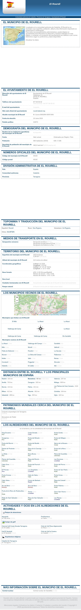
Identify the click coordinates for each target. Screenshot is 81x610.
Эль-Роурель (37, 228)
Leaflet (40, 314)
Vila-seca (7, 518)
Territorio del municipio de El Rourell (31, 251)
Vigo (29, 395)
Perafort (30, 351)
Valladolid (5, 395)
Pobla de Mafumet (8, 351)
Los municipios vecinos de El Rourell (30, 292)
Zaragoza (31, 382)
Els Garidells (67, 336)
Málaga (56, 382)
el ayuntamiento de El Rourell (25, 90)
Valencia (57, 379)
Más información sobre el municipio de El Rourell (40, 587)
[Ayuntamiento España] (12, 5)
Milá (3, 347)
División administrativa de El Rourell (30, 165)
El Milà (14, 321)
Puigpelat (31, 362)
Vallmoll (56, 347)
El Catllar (31, 366)
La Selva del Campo (34, 354)
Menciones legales (11, 605)
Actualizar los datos (32, 40)
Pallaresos (57, 354)
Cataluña (36, 173)
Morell (30, 347)
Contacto (38, 605)
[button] (17, 297)
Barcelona (31, 379)
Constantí (5, 362)
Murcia (4, 387)
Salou (45, 518)
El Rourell (54, 4)
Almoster (57, 362)
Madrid (4, 379)
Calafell (45, 533)
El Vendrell (7, 533)
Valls (29, 358)
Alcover (4, 354)
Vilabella (4, 366)
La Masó (40, 321)
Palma (30, 387)
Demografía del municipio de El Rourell (32, 128)
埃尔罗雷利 (10, 232)
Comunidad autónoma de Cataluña (25, 17)
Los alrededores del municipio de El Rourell (36, 424)
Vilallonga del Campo (35, 343)
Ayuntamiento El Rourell (59, 17)
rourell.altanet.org (39, 111)
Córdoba (57, 391)
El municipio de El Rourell (22, 22)
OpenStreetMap (54, 314)
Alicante (30, 391)
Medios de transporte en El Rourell (30, 238)
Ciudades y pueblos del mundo (55, 605)
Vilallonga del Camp (14, 329)
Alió (55, 366)
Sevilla (4, 382)
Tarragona (36, 177)
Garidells (57, 343)
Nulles (4, 358)
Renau (56, 358)
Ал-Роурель (66, 228)
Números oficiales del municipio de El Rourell (37, 152)
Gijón (56, 395)
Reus (45, 528)
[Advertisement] (40, 67)
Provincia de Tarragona (43, 17)
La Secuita (57, 351)
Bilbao (4, 391)
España (35, 169)
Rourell (11, 228)
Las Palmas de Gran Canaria (64, 386)
